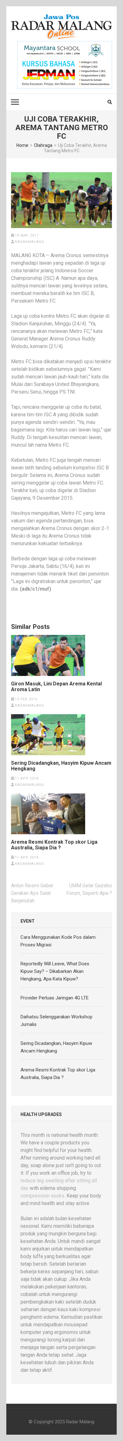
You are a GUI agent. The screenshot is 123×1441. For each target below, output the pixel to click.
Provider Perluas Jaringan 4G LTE (54, 998)
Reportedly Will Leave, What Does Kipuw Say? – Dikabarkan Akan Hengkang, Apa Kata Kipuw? (54, 971)
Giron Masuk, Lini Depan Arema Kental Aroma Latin (56, 686)
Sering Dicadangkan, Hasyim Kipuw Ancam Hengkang (61, 766)
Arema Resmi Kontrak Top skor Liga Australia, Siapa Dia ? (54, 845)
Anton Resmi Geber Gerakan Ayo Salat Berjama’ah (32, 893)
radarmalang (29, 242)
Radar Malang (80, 1422)
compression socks (42, 1196)
